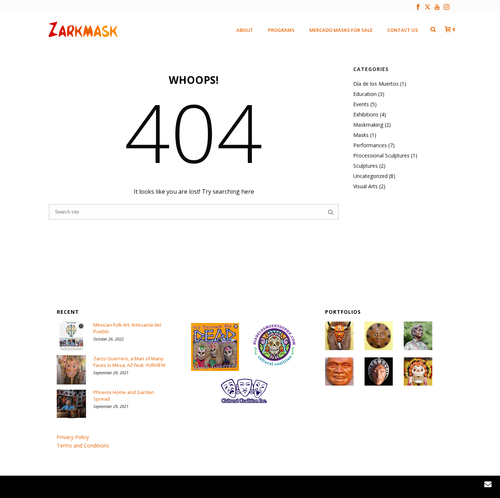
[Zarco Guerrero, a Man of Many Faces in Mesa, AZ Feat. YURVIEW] (71, 369)
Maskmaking (368, 125)
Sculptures (365, 166)
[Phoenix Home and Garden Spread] (71, 403)
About (244, 30)
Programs (281, 30)
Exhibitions (365, 114)
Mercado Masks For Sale (341, 30)
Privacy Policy (73, 437)
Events (361, 104)
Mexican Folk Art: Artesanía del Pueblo (127, 328)
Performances (370, 145)
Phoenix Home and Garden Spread (123, 395)
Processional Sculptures (381, 155)
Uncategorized (370, 176)
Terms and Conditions (83, 445)
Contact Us (402, 30)
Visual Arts (365, 186)
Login (400, 7)
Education (365, 94)
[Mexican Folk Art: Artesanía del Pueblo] (71, 336)
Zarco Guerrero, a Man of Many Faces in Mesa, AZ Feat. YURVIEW (129, 361)
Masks (361, 135)
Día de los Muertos (376, 84)
